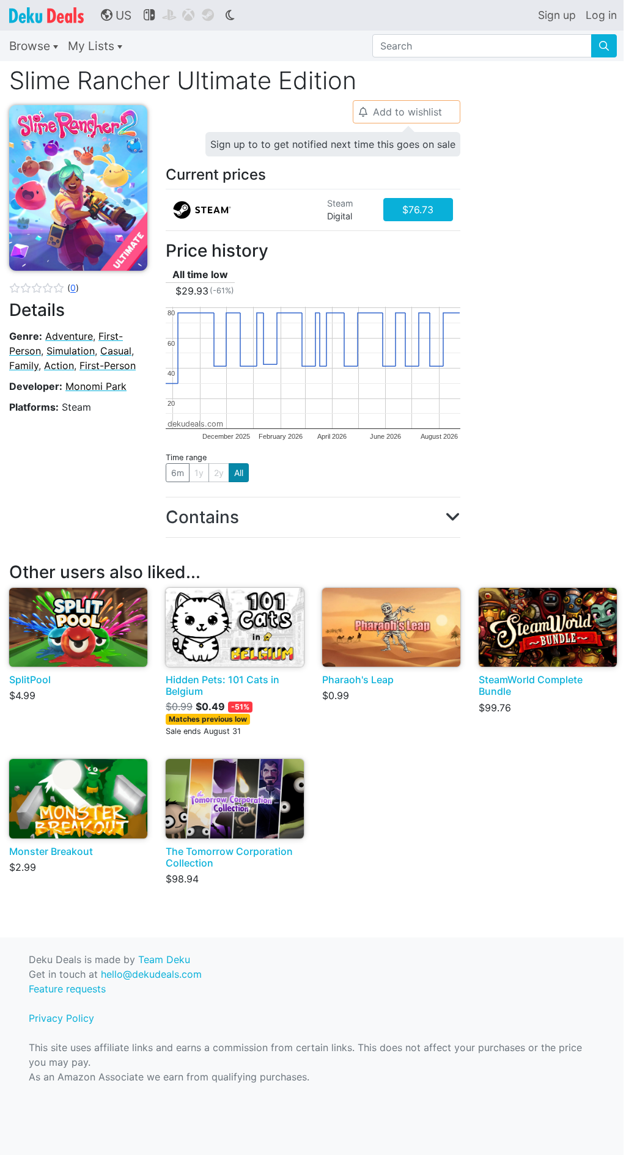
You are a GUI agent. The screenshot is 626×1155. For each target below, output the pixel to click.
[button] (44, 287)
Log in (601, 15)
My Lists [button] (92, 45)
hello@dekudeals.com (151, 974)
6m (177, 473)
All (238, 473)
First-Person (107, 365)
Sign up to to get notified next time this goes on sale (332, 144)
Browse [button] (31, 45)
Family (24, 365)
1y (199, 473)
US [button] (116, 15)
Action (59, 365)
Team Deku (164, 959)
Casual (115, 351)
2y (219, 473)
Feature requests (67, 989)
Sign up (557, 15)
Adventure (69, 336)
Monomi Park (96, 386)
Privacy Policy (61, 1018)
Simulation (70, 351)
